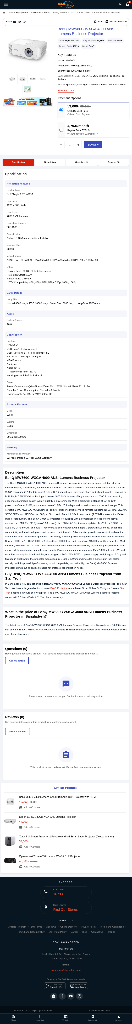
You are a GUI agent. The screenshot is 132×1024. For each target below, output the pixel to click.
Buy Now (93, 144)
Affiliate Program (17, 926)
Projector (73, 483)
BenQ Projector (58, 588)
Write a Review (17, 731)
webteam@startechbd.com (66, 970)
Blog (84, 931)
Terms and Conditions (112, 926)
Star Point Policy (58, 931)
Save (98, 21)
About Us (51, 926)
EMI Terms (36, 926)
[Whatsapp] (53, 996)
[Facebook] (62, 996)
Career (74, 931)
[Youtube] (70, 996)
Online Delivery (68, 926)
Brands (111, 931)
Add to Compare (116, 21)
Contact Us (97, 931)
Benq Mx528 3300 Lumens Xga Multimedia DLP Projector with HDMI (57, 796)
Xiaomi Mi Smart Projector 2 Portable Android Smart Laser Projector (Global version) (66, 836)
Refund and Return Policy (31, 931)
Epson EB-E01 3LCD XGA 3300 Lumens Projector (47, 816)
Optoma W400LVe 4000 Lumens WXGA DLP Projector (49, 856)
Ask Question (17, 660)
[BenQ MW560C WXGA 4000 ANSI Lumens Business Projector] (27, 50)
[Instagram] (79, 996)
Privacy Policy (88, 926)
